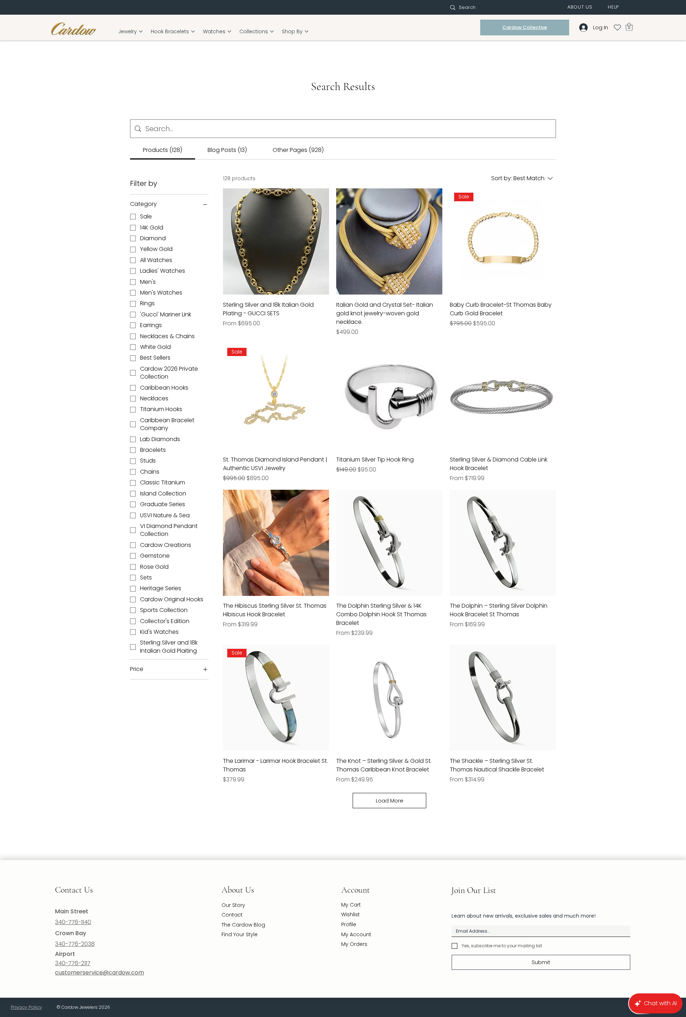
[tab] (162, 150)
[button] (579, 7)
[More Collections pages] (272, 31)
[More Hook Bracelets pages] (193, 31)
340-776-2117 (72, 963)
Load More (389, 800)
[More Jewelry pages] (141, 31)
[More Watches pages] (229, 31)
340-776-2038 (75, 944)
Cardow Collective (524, 27)
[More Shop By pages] (306, 31)
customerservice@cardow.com (99, 972)
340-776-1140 (73, 922)
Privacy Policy (26, 1007)
